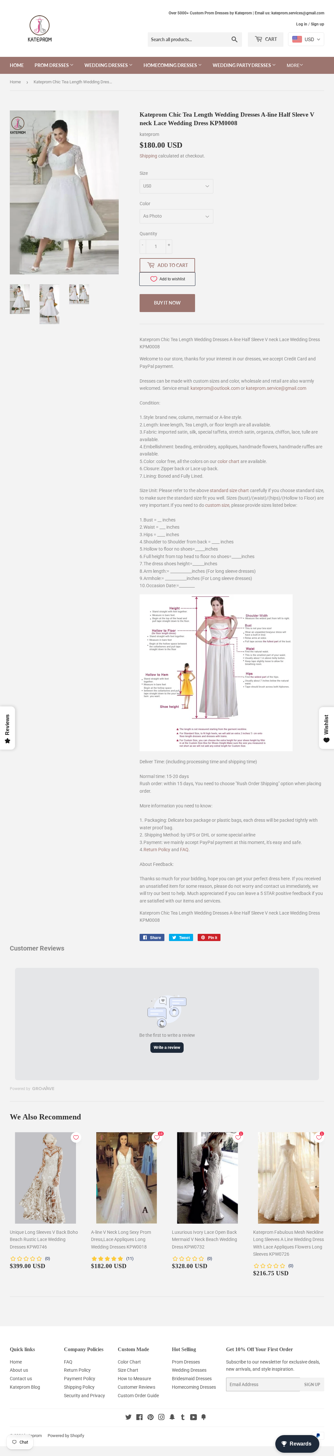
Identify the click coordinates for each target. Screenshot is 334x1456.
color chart (228, 461)
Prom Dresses (52, 65)
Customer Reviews (136, 1387)
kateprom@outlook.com (215, 388)
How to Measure (134, 1378)
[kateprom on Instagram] (161, 1418)
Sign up (317, 24)
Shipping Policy (79, 1387)
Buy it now (167, 303)
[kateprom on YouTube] (193, 1418)
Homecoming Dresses (171, 65)
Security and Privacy (84, 1395)
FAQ (184, 849)
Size (144, 173)
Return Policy (157, 849)
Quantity (148, 233)
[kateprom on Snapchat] (172, 1418)
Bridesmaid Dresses (192, 1378)
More (293, 65)
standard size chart (229, 490)
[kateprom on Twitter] (128, 1418)
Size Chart (128, 1370)
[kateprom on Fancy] (203, 1418)
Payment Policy (79, 1378)
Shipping (148, 155)
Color (145, 203)
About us (19, 1370)
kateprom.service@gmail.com (276, 388)
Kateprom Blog (25, 1387)
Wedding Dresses (106, 65)
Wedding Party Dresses (242, 65)
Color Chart (129, 1362)
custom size (217, 505)
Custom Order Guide (138, 1395)
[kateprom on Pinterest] (150, 1418)
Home (17, 65)
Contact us (21, 1378)
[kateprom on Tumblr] (183, 1418)
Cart (270, 39)
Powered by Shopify (66, 1435)
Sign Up (312, 1384)
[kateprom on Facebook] (139, 1418)
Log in (301, 24)
